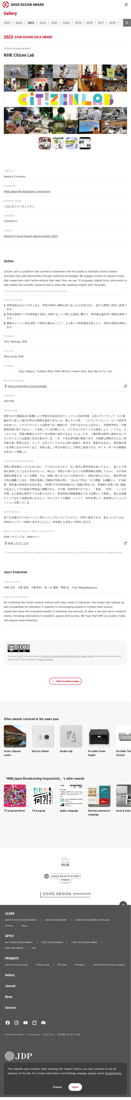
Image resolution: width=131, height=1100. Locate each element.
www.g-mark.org (45, 659)
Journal (10, 986)
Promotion (80, 965)
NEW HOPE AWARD (14, 948)
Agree (75, 1087)
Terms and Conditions (14, 1034)
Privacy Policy (33, 1034)
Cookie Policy (48, 1034)
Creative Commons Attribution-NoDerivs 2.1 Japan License (67, 656)
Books (25, 925)
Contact (10, 1008)
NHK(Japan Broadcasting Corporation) (27, 191)
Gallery (10, 975)
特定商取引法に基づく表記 (68, 1034)
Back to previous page (68, 681)
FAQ (33, 948)
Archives (9, 925)
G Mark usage (42, 965)
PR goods (62, 965)
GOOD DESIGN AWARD (56, 920)
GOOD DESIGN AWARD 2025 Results (92, 920)
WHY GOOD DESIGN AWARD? (19, 942)
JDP (21, 656)
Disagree (57, 1087)
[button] (45, 143)
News (9, 997)
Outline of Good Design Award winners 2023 (31, 236)
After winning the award (16, 965)
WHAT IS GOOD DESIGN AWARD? (21, 920)
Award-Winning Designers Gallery (109, 965)
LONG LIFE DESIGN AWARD (84, 942)
